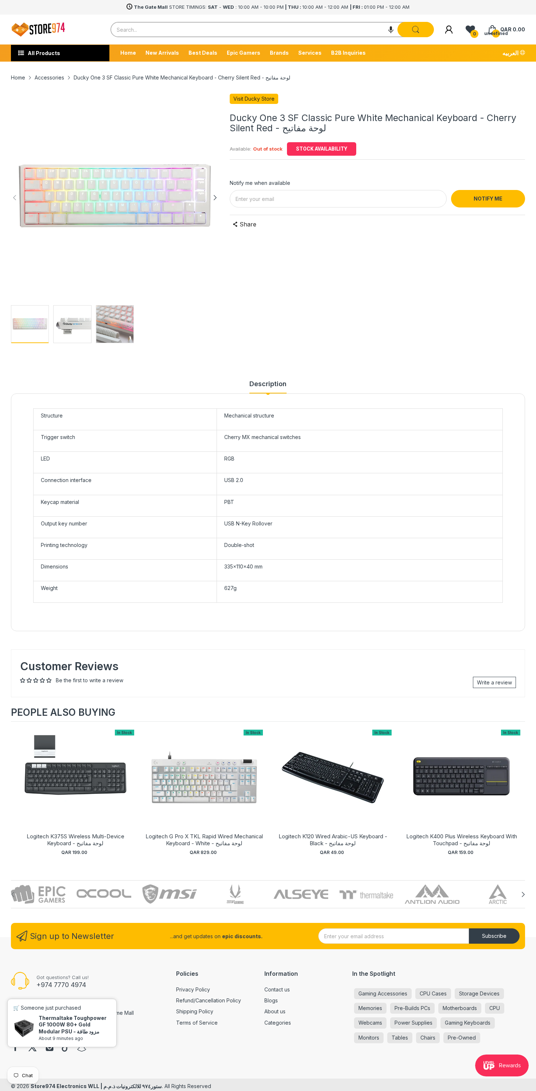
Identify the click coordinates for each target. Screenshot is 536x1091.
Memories (370, 1008)
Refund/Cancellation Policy (208, 1000)
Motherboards (460, 1008)
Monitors (368, 1037)
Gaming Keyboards (467, 1023)
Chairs (427, 1037)
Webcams (370, 1023)
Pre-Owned (462, 1037)
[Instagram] (49, 1048)
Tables (400, 1037)
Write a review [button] (494, 682)
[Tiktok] (65, 1048)
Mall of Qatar (64, 1013)
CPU (494, 1008)
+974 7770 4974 (61, 985)
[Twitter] (32, 1048)
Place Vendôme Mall (109, 1013)
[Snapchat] (81, 1048)
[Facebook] (15, 1048)
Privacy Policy (193, 989)
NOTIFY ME (488, 198)
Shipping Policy (194, 1011)
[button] (391, 29)
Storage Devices (479, 993)
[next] (517, 792)
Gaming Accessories (382, 993)
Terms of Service (197, 1023)
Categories (277, 1023)
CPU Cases (433, 993)
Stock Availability (321, 149)
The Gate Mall (27, 1013)
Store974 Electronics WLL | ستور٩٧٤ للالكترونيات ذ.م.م (96, 1086)
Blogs (271, 1000)
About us (275, 1011)
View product (75, 783)
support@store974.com (43, 1026)
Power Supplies (413, 1023)
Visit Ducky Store (254, 99)
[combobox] (272, 29)
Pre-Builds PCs (412, 1008)
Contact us (277, 989)
